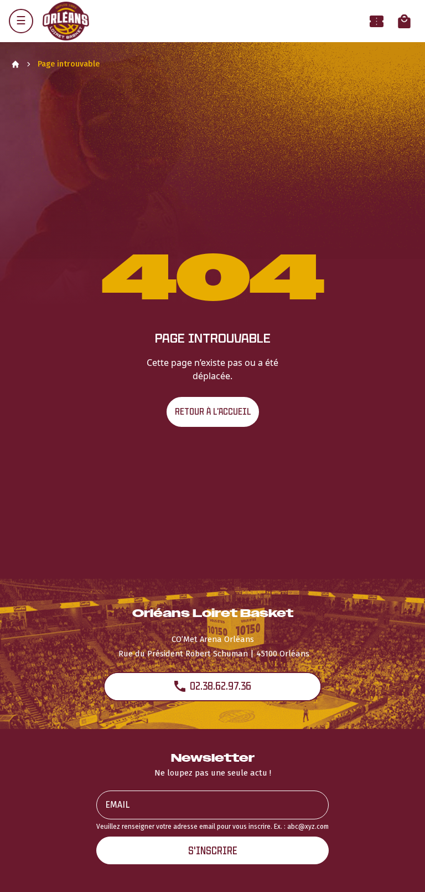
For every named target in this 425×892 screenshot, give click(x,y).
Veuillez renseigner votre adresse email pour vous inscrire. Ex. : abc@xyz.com (212, 826)
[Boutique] (404, 21)
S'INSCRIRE (212, 850)
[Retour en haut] (399, 869)
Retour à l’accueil (213, 411)
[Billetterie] (376, 21)
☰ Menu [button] (21, 21)
